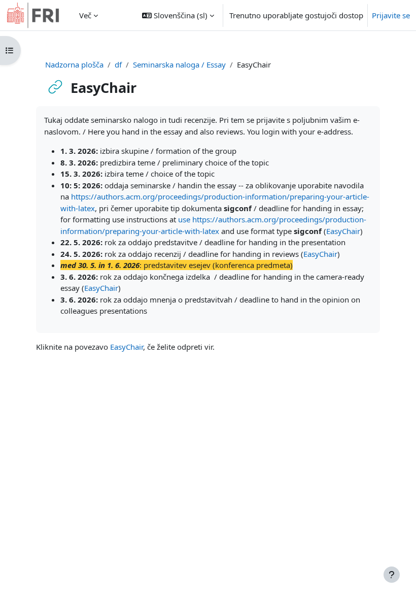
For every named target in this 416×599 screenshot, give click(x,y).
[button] (178, 15)
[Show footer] (392, 575)
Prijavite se (391, 15)
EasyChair (343, 231)
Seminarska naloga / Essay (179, 64)
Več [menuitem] (85, 15)
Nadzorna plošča (74, 64)
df (118, 64)
